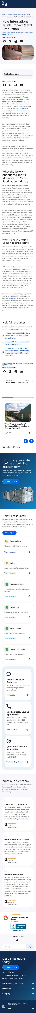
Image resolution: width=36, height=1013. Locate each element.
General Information (18, 14)
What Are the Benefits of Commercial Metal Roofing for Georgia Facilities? (17, 426)
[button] (4, 41)
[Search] (30, 946)
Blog (9, 14)
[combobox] (14, 946)
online (11, 298)
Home (4, 14)
